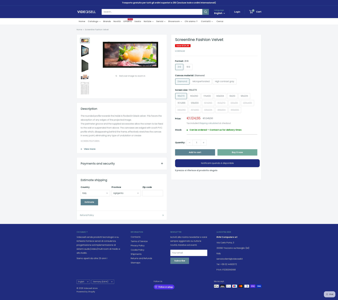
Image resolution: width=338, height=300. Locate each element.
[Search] (205, 12)
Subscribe (179, 260)
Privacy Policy (138, 245)
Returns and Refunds (141, 258)
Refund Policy (87, 215)
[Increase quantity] (203, 142)
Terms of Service (139, 241)
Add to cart (195, 152)
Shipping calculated (209, 123)
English (81, 281)
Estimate (89, 202)
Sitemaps (135, 262)
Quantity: (180, 142)
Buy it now (237, 152)
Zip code (147, 187)
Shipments (136, 254)
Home (79, 29)
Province (116, 187)
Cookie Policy (137, 249)
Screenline (180, 51)
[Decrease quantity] (189, 142)
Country (85, 187)
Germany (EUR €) (100, 281)
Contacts (135, 236)
